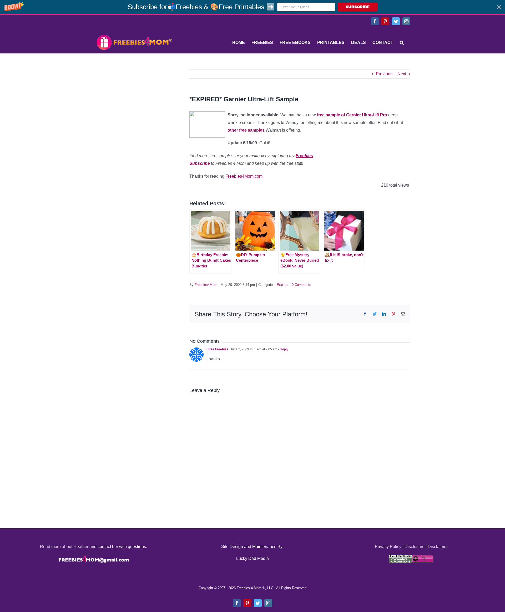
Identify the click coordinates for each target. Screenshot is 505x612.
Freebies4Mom (206, 285)
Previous (384, 74)
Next (401, 74)
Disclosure (415, 546)
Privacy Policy (388, 546)
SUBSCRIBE (358, 7)
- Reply (282, 349)
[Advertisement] (134, 102)
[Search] (402, 42)
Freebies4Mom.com (243, 176)
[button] (252, 7)
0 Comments (301, 285)
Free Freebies (218, 349)
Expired (282, 285)
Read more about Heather (64, 546)
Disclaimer (438, 546)
